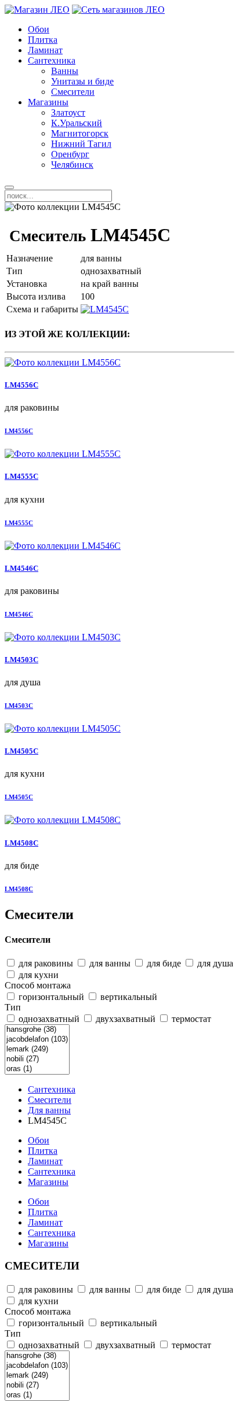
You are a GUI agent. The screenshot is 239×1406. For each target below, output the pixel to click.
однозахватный (47, 1019)
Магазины (48, 102)
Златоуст (68, 112)
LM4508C (21, 843)
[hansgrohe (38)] (37, 1030)
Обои (38, 29)
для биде (162, 963)
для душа (214, 963)
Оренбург (70, 154)
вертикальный (127, 997)
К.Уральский (76, 123)
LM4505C (21, 751)
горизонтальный (50, 997)
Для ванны (49, 1110)
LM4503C (21, 659)
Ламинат (45, 50)
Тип (13, 1007)
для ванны (109, 963)
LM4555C (21, 476)
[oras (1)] (37, 1069)
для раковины (44, 963)
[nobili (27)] (37, 1059)
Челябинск (72, 164)
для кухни (37, 975)
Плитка (42, 40)
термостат (190, 1019)
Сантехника (51, 60)
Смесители (73, 92)
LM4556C (21, 385)
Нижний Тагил (81, 144)
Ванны (64, 71)
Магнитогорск (79, 133)
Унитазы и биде (82, 81)
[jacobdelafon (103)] (37, 1040)
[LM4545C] (105, 309)
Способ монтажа (38, 985)
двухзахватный (124, 1019)
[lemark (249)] (37, 1049)
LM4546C (21, 568)
